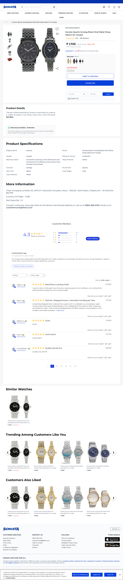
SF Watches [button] (83, 13)
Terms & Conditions (68, 538)
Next (59, 50)
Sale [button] (114, 13)
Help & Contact (37, 543)
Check (108, 94)
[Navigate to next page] (75, 366)
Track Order (7, 540)
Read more (60, 310)
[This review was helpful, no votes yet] (105, 296)
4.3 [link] (76, 38)
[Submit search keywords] (22, 7)
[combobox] (38, 7)
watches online (68, 561)
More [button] (61, 17)
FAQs (5, 545)
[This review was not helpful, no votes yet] (109, 296)
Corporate (35, 545)
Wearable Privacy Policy (69, 543)
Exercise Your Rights (10, 550)
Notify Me (90, 83)
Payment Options (9, 538)
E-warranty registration (10, 547)
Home (6, 22)
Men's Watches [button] (13, 13)
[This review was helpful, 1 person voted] (106, 344)
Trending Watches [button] (65, 13)
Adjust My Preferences (80, 574)
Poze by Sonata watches (111, 561)
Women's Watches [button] (32, 13)
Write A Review (92, 238)
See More (9, 117)
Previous (18, 50)
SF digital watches (12, 563)
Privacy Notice (66, 540)
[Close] (120, 575)
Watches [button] (48, 13)
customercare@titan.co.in (41, 540)
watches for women (94, 561)
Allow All (110, 574)
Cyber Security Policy (69, 545)
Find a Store (7, 543)
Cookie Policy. (10, 578)
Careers (34, 547)
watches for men (80, 561)
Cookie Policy (66, 547)
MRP (78, 44)
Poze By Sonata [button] (100, 13)
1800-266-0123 (37, 538)
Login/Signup (69, 50)
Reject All (96, 574)
